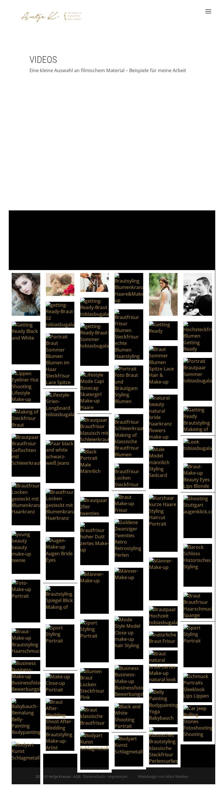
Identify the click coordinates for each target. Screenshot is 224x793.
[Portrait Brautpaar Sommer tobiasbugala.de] (198, 379)
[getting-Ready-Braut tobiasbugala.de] (94, 307)
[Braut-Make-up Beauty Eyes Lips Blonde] (198, 476)
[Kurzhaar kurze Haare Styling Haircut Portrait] (163, 523)
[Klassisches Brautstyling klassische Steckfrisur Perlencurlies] (163, 745)
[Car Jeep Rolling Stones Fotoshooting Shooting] (198, 723)
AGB (76, 776)
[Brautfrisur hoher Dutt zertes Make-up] (94, 543)
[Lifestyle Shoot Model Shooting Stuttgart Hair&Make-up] (26, 294)
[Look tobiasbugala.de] (198, 448)
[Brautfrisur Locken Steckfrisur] (129, 476)
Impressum (117, 776)
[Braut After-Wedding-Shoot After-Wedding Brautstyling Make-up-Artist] (60, 725)
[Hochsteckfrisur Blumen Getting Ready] (198, 337)
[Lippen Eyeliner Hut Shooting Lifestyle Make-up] (26, 386)
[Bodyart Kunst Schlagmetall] (94, 751)
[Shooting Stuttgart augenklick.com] (198, 516)
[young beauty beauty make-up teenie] (26, 552)
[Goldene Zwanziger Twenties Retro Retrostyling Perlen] (129, 540)
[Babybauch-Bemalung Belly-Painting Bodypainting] (26, 720)
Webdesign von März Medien (163, 776)
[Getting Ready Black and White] (26, 343)
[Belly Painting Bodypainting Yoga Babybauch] (163, 710)
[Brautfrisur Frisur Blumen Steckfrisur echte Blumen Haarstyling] (129, 334)
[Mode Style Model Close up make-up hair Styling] (129, 637)
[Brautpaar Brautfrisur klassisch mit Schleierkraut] (94, 430)
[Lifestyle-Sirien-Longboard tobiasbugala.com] (60, 413)
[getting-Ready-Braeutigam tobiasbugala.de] (198, 294)
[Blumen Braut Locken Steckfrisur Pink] (94, 684)
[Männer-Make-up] (163, 579)
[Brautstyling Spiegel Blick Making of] (60, 602)
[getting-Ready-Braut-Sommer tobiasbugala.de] (94, 344)
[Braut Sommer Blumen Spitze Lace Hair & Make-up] (163, 367)
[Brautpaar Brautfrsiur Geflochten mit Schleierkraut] (26, 455)
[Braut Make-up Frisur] (129, 504)
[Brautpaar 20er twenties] (94, 506)
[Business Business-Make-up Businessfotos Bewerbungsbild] (26, 676)
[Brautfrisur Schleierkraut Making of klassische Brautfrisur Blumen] (129, 436)
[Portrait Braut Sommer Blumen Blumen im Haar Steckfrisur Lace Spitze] (60, 359)
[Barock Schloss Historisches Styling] (198, 565)
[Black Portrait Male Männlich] (94, 470)
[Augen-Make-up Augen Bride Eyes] (60, 558)
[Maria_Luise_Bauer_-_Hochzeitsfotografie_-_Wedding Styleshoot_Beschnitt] (60, 284)
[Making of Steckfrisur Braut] (26, 418)
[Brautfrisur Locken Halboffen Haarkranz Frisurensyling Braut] (94, 282)
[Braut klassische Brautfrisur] (94, 726)
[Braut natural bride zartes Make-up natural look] (163, 666)
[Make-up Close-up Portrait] (60, 694)
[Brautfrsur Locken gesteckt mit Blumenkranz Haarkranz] (26, 504)
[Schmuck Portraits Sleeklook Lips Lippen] (198, 694)
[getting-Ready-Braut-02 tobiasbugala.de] (60, 315)
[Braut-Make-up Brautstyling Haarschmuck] (26, 649)
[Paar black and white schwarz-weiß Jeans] (60, 461)
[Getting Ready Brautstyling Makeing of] (198, 420)
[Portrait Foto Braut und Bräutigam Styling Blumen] (129, 387)
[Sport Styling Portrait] (94, 641)
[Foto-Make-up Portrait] (26, 601)
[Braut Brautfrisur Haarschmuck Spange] (198, 606)
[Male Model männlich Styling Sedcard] (163, 467)
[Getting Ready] (163, 330)
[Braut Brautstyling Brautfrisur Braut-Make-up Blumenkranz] (163, 294)
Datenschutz (94, 776)
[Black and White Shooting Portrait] (129, 716)
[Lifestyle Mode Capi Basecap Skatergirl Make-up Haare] (94, 391)
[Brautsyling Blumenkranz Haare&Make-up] (129, 288)
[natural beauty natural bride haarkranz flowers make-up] (163, 417)
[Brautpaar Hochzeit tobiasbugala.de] (163, 616)
